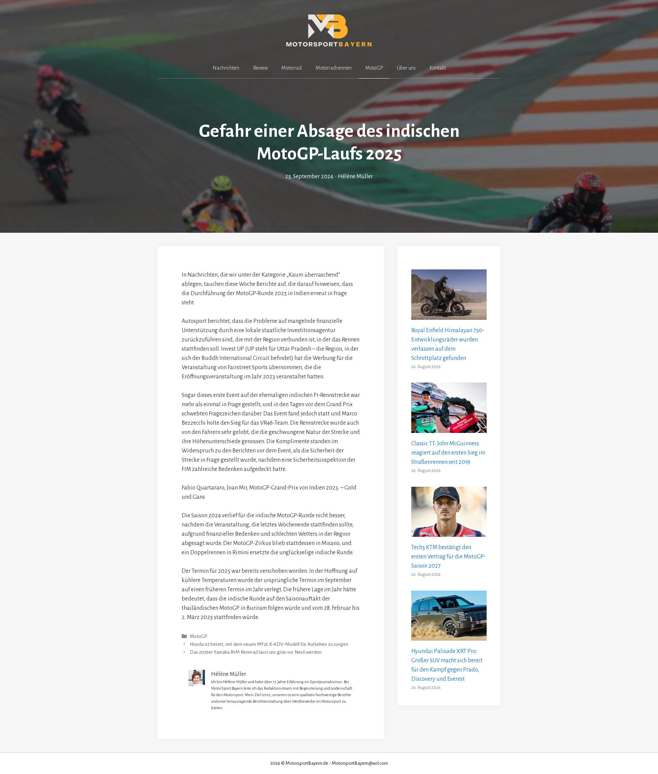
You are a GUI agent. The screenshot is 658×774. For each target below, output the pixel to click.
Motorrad (291, 68)
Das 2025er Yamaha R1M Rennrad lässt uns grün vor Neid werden (255, 652)
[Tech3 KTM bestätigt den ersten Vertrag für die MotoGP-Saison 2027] (449, 532)
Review (260, 68)
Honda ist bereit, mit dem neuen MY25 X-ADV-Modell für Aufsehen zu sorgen (269, 644)
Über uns (406, 68)
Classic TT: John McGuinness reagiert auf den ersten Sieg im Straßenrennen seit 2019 (448, 452)
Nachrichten (225, 68)
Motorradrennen (334, 68)
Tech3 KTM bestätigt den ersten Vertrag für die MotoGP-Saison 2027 (448, 556)
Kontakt (437, 68)
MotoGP (374, 68)
